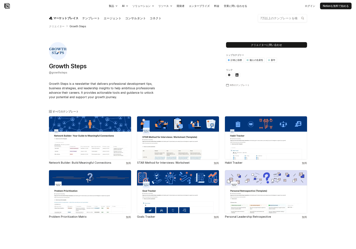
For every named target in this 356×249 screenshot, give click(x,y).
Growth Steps (78, 26)
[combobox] (282, 18)
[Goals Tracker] (178, 191)
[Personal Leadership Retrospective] (266, 191)
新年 (273, 60)
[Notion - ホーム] (7, 6)
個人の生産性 (256, 60)
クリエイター (57, 26)
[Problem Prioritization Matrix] (90, 191)
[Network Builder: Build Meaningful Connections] (90, 137)
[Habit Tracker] (266, 137)
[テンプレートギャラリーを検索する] (302, 18)
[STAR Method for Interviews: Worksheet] (178, 137)
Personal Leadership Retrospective (248, 216)
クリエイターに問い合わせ (266, 44)
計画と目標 (236, 60)
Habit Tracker (234, 162)
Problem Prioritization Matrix (68, 216)
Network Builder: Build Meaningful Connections (80, 162)
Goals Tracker (146, 216)
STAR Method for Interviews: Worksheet (163, 162)
